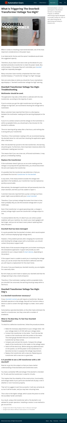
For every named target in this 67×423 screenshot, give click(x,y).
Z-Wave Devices (42, 2)
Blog (61, 2)
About (47, 420)
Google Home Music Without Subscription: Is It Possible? (19, 409)
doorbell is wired (11, 299)
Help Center (52, 2)
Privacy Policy (63, 420)
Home (35, 2)
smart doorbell (32, 196)
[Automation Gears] (12, 2)
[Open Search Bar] (65, 2)
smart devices (28, 252)
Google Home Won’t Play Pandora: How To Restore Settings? (20, 408)
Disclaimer (55, 420)
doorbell (39, 67)
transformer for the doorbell (26, 174)
